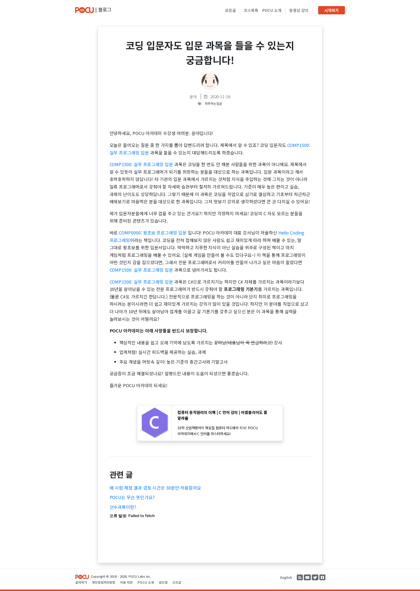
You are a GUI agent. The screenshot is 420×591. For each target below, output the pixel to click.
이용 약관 (126, 582)
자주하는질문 (213, 103)
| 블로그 (102, 9)
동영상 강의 (298, 10)
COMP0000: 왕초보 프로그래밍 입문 (152, 232)
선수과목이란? (123, 507)
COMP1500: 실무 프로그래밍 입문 (141, 164)
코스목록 (251, 10)
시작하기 (331, 10)
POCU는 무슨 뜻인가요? (132, 497)
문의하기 (81, 582)
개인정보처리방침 (103, 582)
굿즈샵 (176, 582)
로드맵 (163, 582)
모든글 (230, 10)
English (286, 577)
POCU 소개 (271, 10)
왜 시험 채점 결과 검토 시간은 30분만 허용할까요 (155, 487)
